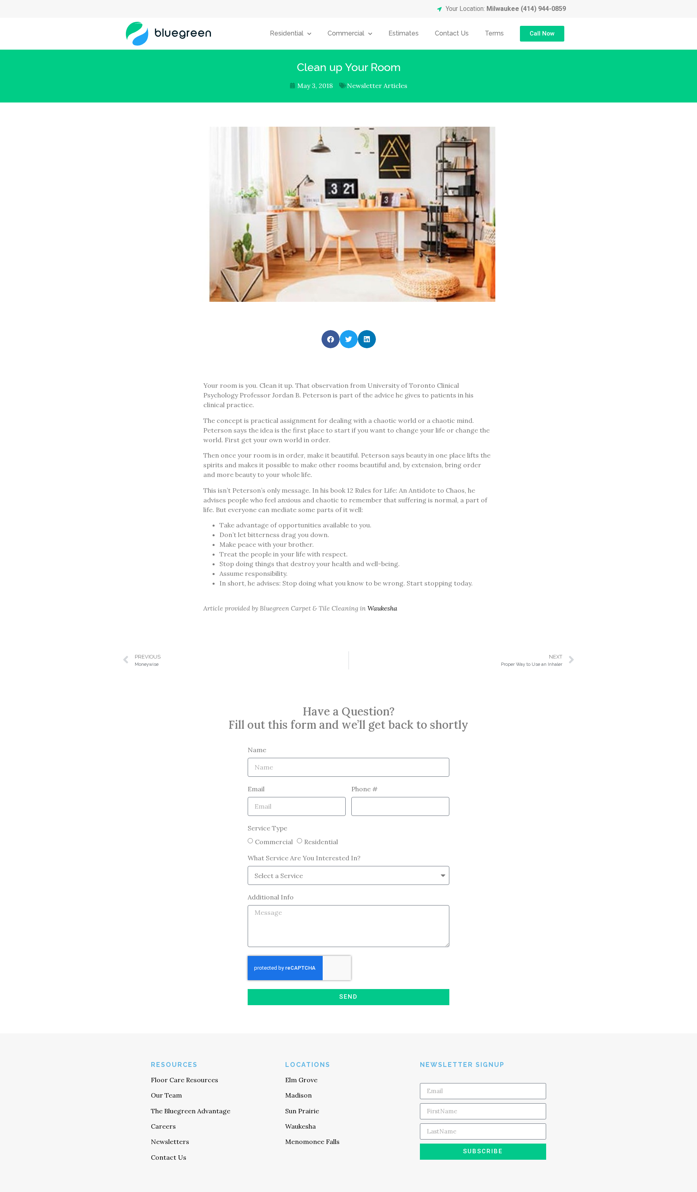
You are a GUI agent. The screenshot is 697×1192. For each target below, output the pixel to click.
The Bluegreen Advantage (190, 1111)
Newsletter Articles (377, 86)
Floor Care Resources (184, 1080)
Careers (163, 1126)
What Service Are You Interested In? (304, 858)
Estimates (403, 33)
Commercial (346, 33)
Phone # (364, 789)
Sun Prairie (302, 1111)
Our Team (166, 1095)
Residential (286, 33)
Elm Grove (301, 1080)
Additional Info (271, 897)
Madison (298, 1095)
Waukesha (382, 608)
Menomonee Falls (312, 1142)
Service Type (267, 828)
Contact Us (452, 33)
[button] (330, 339)
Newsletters (170, 1142)
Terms (494, 33)
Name (257, 750)
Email (256, 789)
